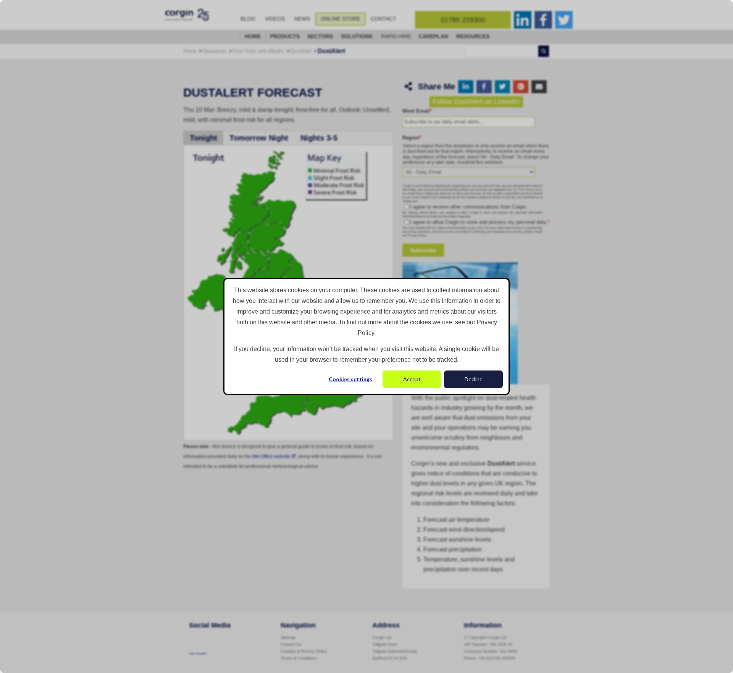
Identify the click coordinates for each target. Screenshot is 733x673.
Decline (474, 379)
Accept (412, 379)
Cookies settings (350, 379)
